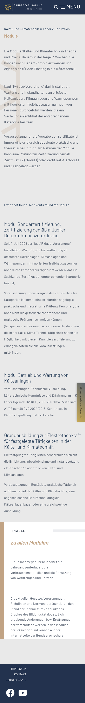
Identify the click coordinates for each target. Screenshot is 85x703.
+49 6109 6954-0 (16, 680)
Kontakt (20, 674)
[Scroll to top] (76, 694)
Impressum (18, 668)
